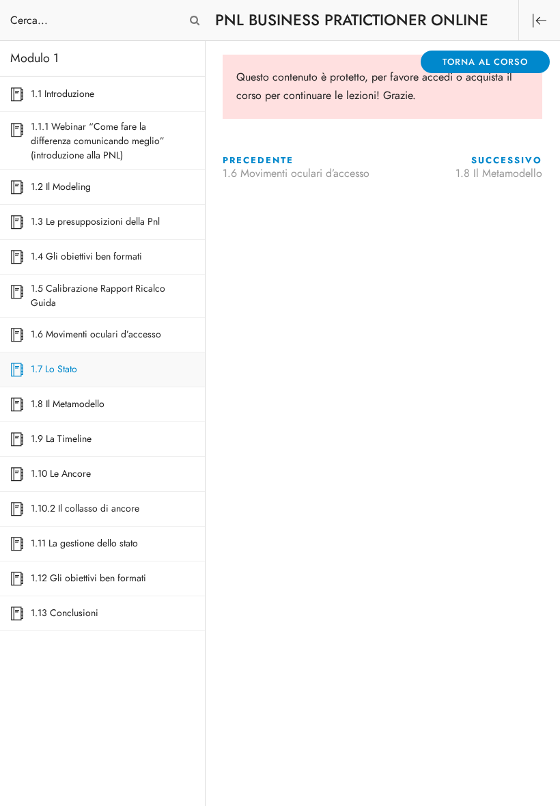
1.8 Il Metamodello (499, 173)
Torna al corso (485, 62)
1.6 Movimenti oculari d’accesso (296, 173)
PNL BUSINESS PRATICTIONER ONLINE (351, 20)
